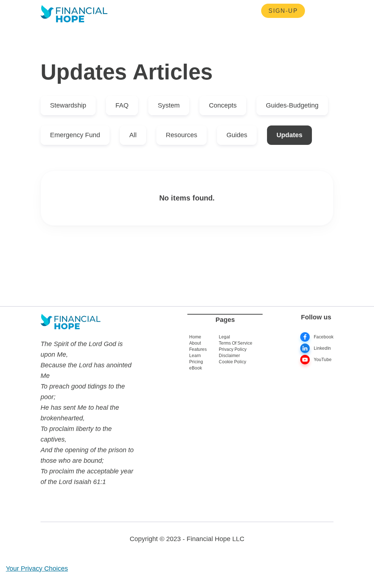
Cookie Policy (232, 361)
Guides (236, 135)
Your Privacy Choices (37, 568)
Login (218, 11)
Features (198, 349)
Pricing (196, 361)
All (133, 135)
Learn (195, 355)
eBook (195, 368)
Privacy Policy (233, 349)
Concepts (223, 105)
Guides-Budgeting (292, 105)
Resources (145, 11)
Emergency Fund (75, 135)
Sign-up (283, 11)
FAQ (122, 105)
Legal (224, 336)
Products (185, 11)
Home (195, 336)
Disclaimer (229, 355)
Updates (289, 135)
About (195, 343)
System (169, 105)
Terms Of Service (235, 343)
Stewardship (68, 105)
